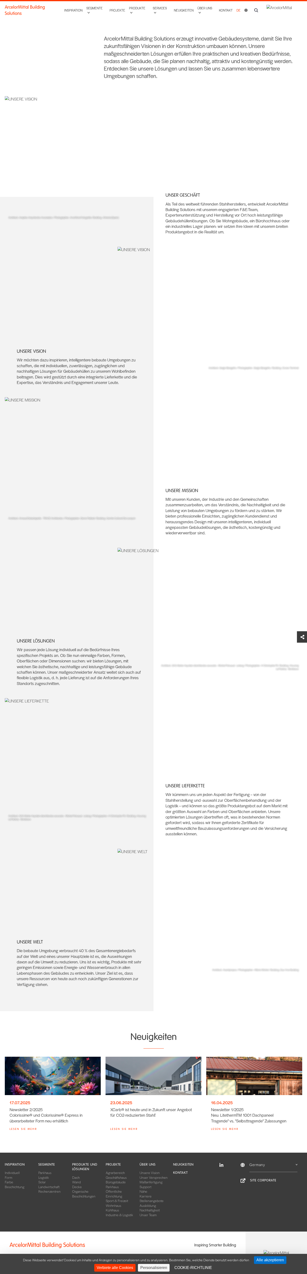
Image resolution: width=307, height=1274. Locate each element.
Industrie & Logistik (119, 1214)
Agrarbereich (115, 1172)
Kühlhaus (112, 1210)
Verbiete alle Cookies (115, 1268)
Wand (76, 1182)
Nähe (143, 1191)
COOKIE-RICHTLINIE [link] (193, 1268)
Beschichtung (14, 1186)
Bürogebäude (116, 1182)
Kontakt (226, 10)
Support (145, 1186)
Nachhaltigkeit (150, 1210)
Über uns (148, 1164)
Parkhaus (44, 1172)
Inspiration (73, 10)
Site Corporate (263, 1180)
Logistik (43, 1177)
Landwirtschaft (48, 1186)
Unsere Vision (150, 1172)
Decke (77, 1186)
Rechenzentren (49, 1191)
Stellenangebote (152, 1200)
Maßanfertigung (151, 1182)
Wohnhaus (113, 1205)
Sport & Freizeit (117, 1200)
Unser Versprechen (154, 1177)
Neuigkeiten (184, 10)
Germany (257, 1164)
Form (8, 1177)
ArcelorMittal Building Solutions (25, 10)
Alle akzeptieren (270, 1260)
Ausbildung (148, 1205)
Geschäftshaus (116, 1177)
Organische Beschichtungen (83, 1193)
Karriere (146, 1196)
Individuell (12, 1172)
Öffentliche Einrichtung (114, 1193)
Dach (76, 1177)
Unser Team (148, 1214)
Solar (42, 1182)
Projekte (117, 10)
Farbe (9, 1182)
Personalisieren (153, 1268)
